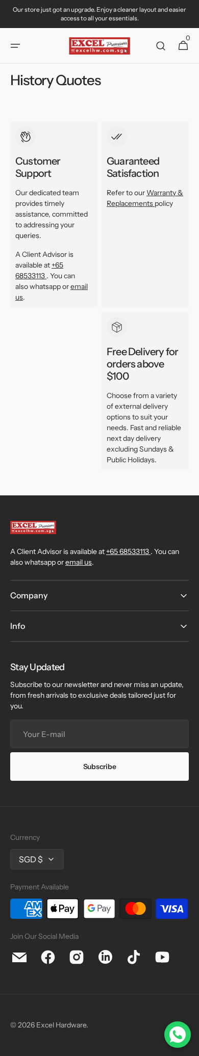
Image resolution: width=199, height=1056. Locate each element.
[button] (15, 46)
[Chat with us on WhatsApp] (177, 1034)
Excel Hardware (61, 1024)
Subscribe (99, 766)
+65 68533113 (127, 551)
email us (78, 562)
